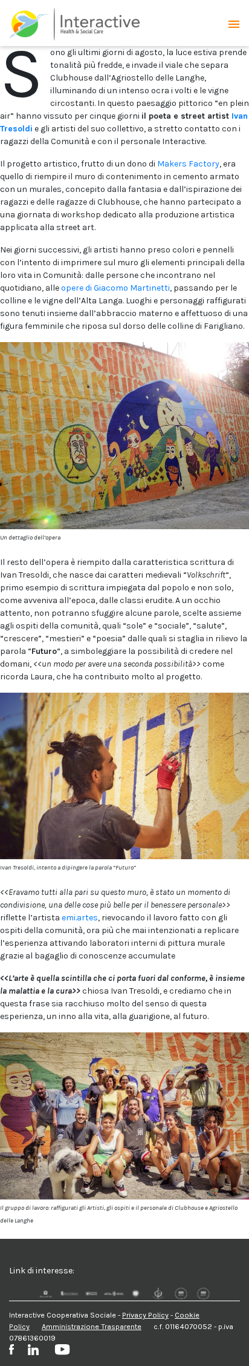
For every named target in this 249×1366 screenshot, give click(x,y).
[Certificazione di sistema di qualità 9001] (181, 1294)
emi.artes (80, 917)
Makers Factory (188, 164)
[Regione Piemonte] (91, 1294)
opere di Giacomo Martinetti (115, 288)
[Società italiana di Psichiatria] (158, 1294)
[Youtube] (62, 1351)
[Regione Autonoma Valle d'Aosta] (113, 1294)
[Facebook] (17, 1351)
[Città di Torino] (68, 1294)
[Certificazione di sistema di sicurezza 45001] (203, 1294)
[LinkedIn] (41, 1350)
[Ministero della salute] (45, 1294)
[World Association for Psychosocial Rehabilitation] (135, 1294)
